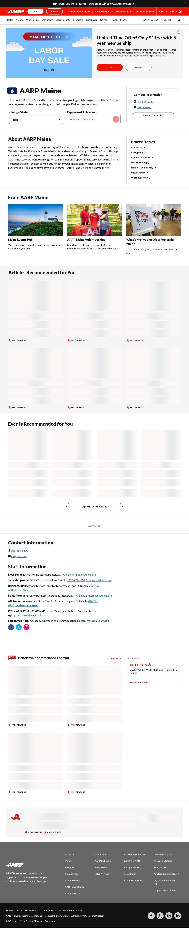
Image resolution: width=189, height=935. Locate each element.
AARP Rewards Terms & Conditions (24, 915)
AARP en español (151, 20)
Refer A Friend (101, 873)
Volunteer (70, 867)
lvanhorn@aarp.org (98, 620)
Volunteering (138, 172)
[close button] (179, 32)
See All (114, 658)
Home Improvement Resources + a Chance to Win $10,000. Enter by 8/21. (92, 3)
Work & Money (139, 177)
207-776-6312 (78, 595)
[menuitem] (9, 21)
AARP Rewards (147, 11)
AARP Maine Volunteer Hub (86, 239)
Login (174, 11)
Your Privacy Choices (31, 921)
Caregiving (137, 152)
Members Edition (124, 11)
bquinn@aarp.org (25, 590)
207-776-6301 (76, 580)
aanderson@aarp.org (27, 605)
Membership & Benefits (78, 11)
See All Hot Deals (139, 682)
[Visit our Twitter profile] (19, 627)
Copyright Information (56, 915)
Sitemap (10, 910)
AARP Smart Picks (104, 11)
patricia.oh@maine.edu (29, 615)
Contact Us (100, 854)
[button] (178, 20)
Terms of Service (47, 910)
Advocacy (136, 147)
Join (109, 67)
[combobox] (94, 119)
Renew (138, 67)
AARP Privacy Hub (26, 910)
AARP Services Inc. (133, 880)
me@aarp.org (144, 107)
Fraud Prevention (140, 157)
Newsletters (100, 867)
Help (165, 20)
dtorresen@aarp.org (100, 595)
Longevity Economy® (165, 890)
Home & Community (142, 167)
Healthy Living (139, 162)
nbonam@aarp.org (85, 574)
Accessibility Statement (71, 910)
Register (163, 11)
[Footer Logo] (26, 864)
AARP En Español (103, 860)
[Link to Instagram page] (26, 627)
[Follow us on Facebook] (11, 627)
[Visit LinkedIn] (177, 915)
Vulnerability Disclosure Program (87, 915)
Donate (68, 860)
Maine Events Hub (20, 239)
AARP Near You (73, 893)
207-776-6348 (65, 574)
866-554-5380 (145, 101)
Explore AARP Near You (81, 112)
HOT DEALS (138, 665)
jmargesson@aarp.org (99, 580)
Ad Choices (11, 921)
